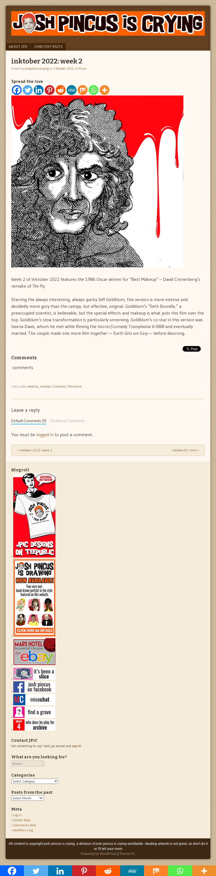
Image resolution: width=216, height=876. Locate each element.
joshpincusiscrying (37, 68)
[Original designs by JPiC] (34, 556)
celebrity (32, 386)
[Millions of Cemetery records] (34, 717)
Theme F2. (127, 854)
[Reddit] (61, 90)
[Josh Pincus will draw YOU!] (34, 635)
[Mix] (82, 90)
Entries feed (21, 820)
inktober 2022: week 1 (34, 450)
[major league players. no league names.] (34, 729)
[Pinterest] (50, 90)
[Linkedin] (39, 90)
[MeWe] (71, 90)
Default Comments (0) (28, 420)
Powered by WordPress (99, 854)
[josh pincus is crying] (108, 34)
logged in (44, 434)
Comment (59, 386)
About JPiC (18, 46)
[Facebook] (17, 90)
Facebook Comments (67, 420)
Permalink (75, 386)
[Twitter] (28, 90)
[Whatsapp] (93, 90)
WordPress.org (23, 830)
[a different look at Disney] (34, 704)
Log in (17, 815)
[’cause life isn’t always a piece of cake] (34, 679)
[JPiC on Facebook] (34, 691)
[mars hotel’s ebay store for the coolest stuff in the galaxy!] (34, 665)
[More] (104, 90)
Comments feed (24, 825)
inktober (45, 386)
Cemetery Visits (48, 46)
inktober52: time (185, 450)
